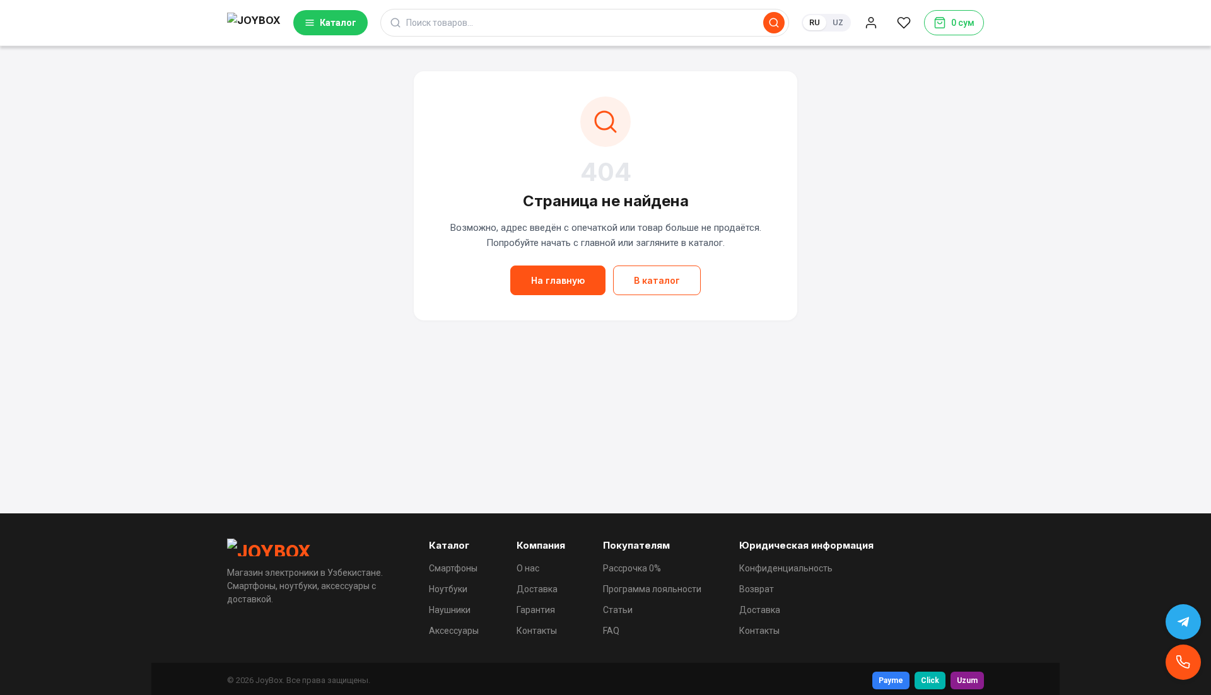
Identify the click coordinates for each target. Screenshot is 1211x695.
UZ (838, 22)
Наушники (450, 610)
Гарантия (536, 610)
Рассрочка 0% (632, 568)
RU (814, 22)
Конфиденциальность (786, 568)
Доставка (537, 589)
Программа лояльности (652, 589)
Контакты (537, 631)
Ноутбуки (448, 589)
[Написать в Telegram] (1183, 622)
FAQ (611, 631)
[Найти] (774, 22)
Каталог (338, 23)
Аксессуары (454, 631)
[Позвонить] (1183, 662)
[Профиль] (871, 22)
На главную (558, 280)
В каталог (657, 280)
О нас (528, 568)
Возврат (756, 589)
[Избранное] (903, 22)
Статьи (618, 610)
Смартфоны (453, 568)
